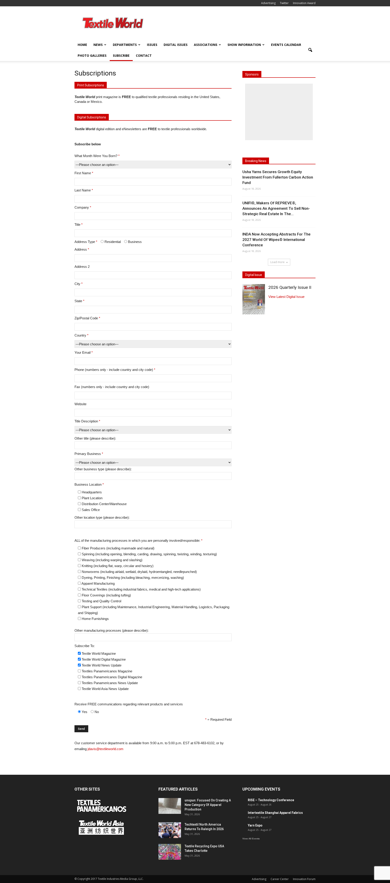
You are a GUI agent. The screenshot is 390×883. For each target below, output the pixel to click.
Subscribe (121, 55)
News (98, 44)
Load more (277, 262)
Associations (205, 44)
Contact (144, 55)
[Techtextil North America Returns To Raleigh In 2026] (169, 830)
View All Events (251, 838)
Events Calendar (286, 44)
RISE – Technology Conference (271, 800)
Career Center (280, 879)
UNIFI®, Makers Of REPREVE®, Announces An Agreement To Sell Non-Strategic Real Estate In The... (276, 208)
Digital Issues (176, 44)
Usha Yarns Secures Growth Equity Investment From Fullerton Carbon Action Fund (277, 177)
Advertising (268, 3)
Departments (125, 44)
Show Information (244, 44)
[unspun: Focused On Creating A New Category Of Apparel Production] (169, 806)
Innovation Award (304, 3)
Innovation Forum (304, 879)
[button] (310, 50)
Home (82, 44)
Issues (152, 44)
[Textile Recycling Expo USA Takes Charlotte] (169, 852)
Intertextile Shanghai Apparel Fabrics (275, 813)
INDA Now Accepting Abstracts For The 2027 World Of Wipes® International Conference (276, 239)
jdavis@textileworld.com (105, 749)
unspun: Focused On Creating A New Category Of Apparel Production (208, 804)
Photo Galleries (92, 55)
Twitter (284, 3)
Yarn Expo (255, 825)
